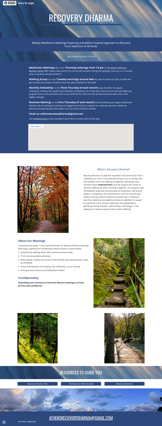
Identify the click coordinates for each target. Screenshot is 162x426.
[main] (81, 18)
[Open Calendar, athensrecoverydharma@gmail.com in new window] (97, 316)
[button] (4, 422)
